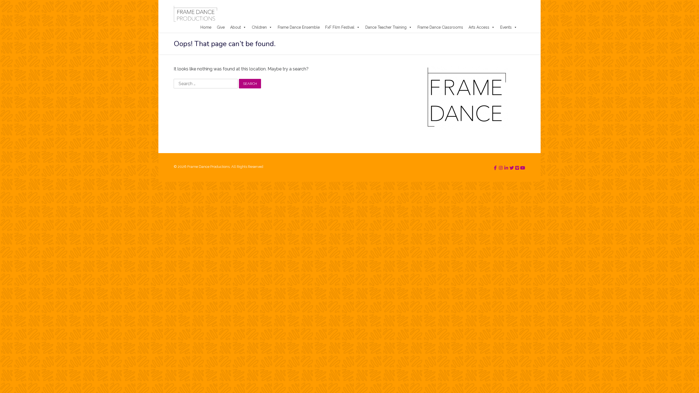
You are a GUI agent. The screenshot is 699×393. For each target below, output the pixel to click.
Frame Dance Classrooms (440, 27)
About (235, 27)
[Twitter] (511, 168)
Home (205, 27)
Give (221, 27)
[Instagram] (500, 168)
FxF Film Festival (339, 27)
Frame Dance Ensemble (299, 27)
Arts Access (479, 27)
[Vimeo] (517, 168)
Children (259, 27)
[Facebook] (495, 168)
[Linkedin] (506, 168)
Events (506, 27)
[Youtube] (522, 168)
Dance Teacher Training (386, 27)
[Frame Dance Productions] (195, 13)
